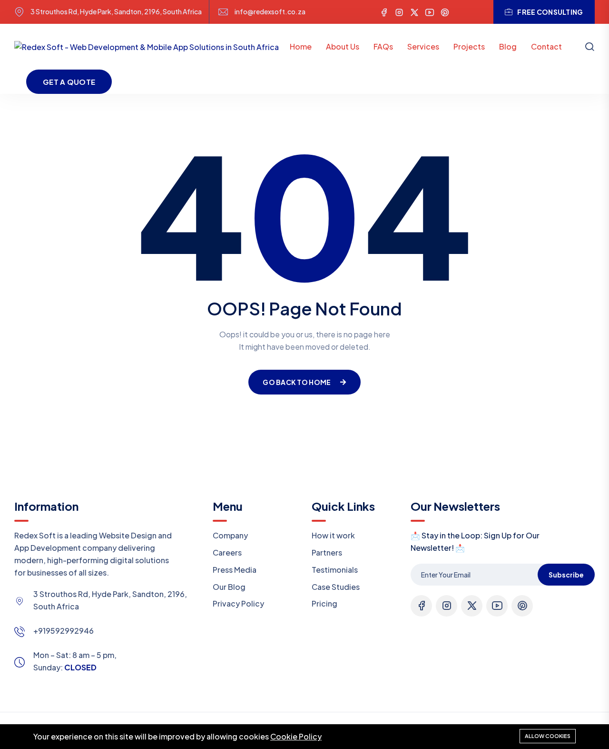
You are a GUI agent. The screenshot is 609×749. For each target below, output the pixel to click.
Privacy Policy (238, 603)
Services (423, 46)
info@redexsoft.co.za (270, 12)
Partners (327, 552)
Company (230, 535)
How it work (333, 535)
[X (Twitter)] (414, 11)
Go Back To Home (297, 382)
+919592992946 (63, 631)
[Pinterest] (445, 11)
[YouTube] (429, 11)
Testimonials (335, 570)
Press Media (234, 570)
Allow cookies (547, 736)
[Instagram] (399, 11)
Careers (227, 552)
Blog (508, 46)
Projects (469, 46)
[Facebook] (384, 11)
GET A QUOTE (69, 81)
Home (301, 46)
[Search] (589, 47)
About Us (342, 46)
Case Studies (336, 587)
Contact (546, 46)
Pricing (324, 603)
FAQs (383, 46)
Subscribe (566, 574)
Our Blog (229, 587)
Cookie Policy (296, 736)
